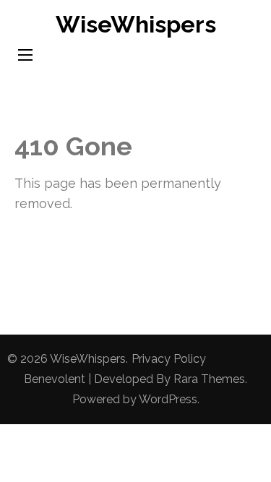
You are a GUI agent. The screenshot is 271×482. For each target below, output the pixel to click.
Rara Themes (209, 379)
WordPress (168, 399)
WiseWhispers (136, 24)
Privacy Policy (169, 359)
